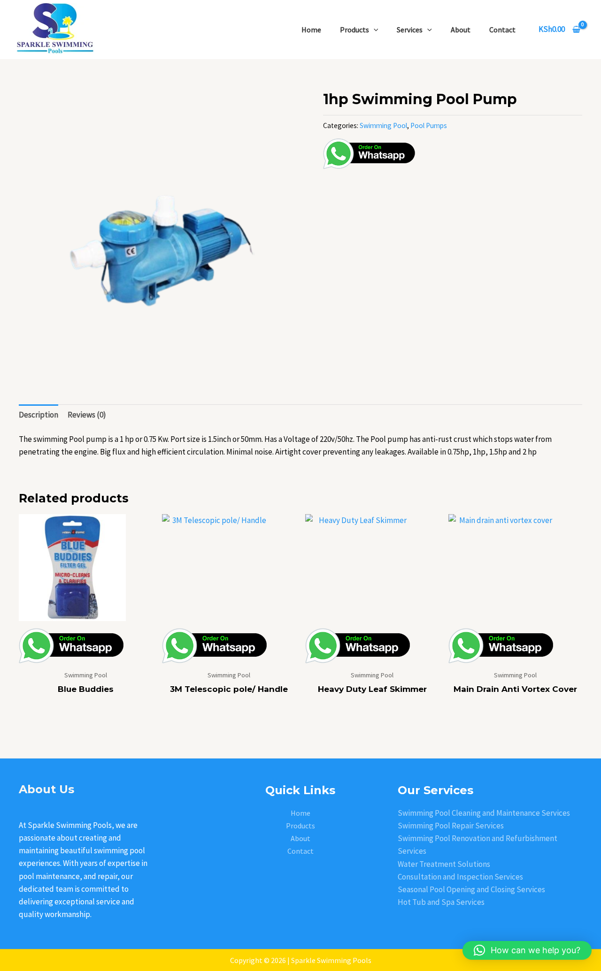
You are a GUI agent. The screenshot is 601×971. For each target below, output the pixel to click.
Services (410, 29)
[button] (527, 950)
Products (354, 29)
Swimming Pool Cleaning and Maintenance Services (484, 813)
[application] (373, 29)
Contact (502, 29)
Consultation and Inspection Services (460, 877)
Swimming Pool (383, 125)
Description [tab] (38, 415)
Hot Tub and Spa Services (441, 902)
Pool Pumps (428, 125)
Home (311, 29)
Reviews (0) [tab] (87, 415)
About (460, 29)
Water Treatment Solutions (444, 864)
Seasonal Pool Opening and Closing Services (471, 889)
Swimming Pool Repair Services (451, 825)
